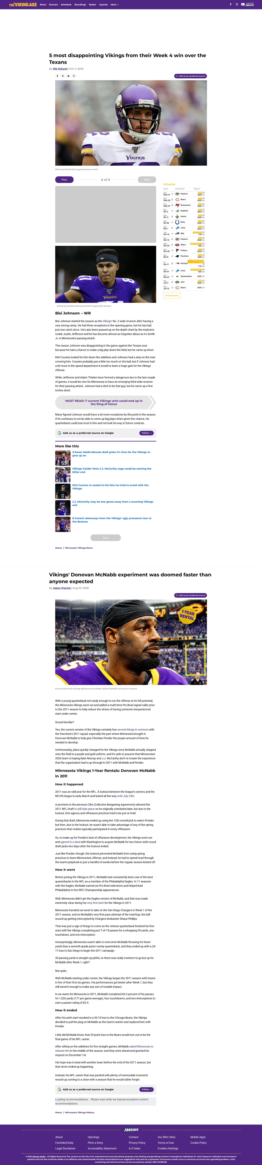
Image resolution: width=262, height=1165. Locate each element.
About (59, 1137)
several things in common (133, 729)
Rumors (53, 4)
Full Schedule (171, 295)
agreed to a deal (70, 842)
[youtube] (243, 4)
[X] (237, 4)
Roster (92, 4)
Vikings (107, 321)
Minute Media (38, 1156)
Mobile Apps (198, 1137)
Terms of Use (166, 1142)
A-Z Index (134, 1148)
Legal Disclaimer (65, 1148)
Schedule (66, 4)
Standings (80, 4)
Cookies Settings (168, 1148)
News (43, 4)
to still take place (84, 808)
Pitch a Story (95, 1142)
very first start (95, 902)
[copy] (74, 76)
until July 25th (125, 796)
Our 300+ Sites (166, 1137)
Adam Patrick (62, 588)
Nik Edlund (60, 68)
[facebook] (230, 4)
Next (147, 179)
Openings (93, 1137)
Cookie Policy (198, 1142)
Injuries (103, 4)
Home (58, 548)
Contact (133, 1137)
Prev (64, 179)
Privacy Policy (137, 1142)
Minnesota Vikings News (79, 548)
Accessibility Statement (102, 1148)
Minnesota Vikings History (79, 1112)
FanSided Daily (64, 1142)
